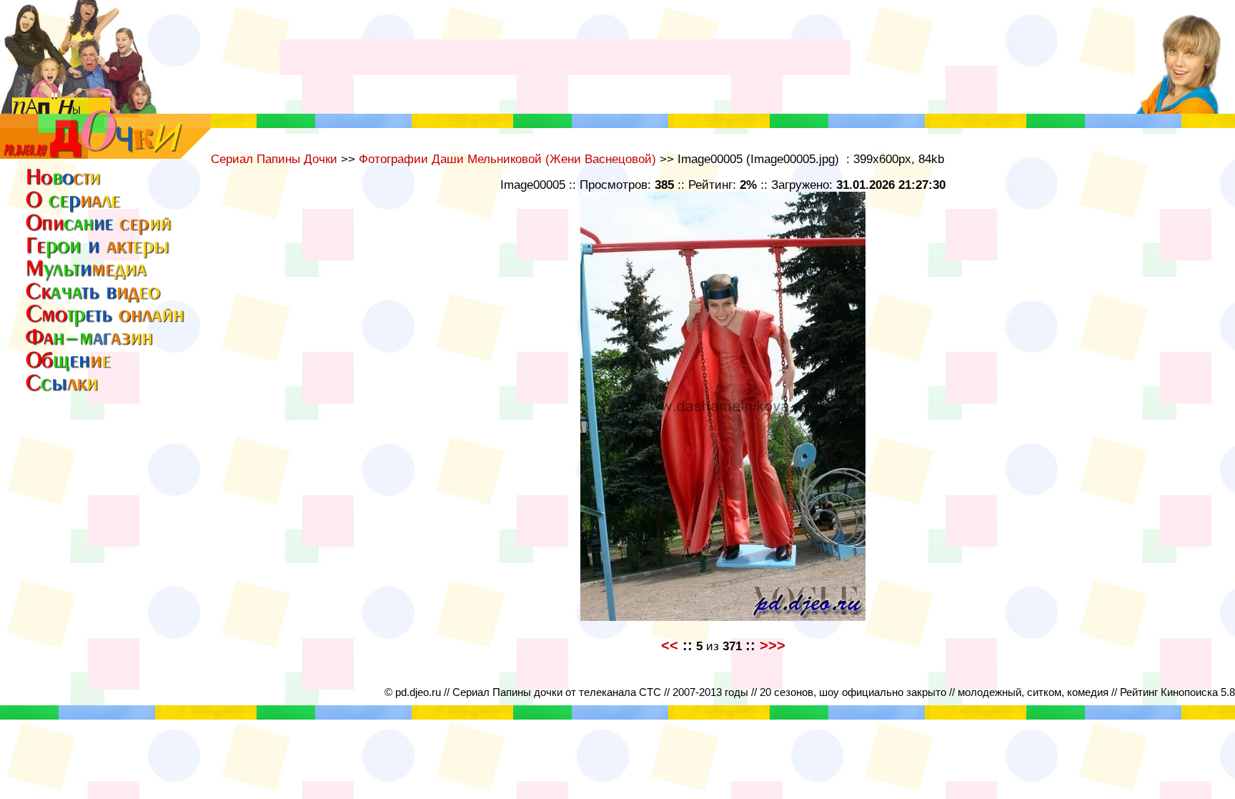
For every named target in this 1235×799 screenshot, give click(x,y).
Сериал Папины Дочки (274, 158)
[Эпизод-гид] (99, 233)
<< (669, 645)
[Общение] (69, 367)
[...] (105, 155)
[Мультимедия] (87, 279)
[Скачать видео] (94, 299)
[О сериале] (74, 208)
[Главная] (65, 184)
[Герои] (99, 256)
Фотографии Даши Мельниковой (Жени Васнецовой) (507, 158)
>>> (772, 645)
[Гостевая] (106, 322)
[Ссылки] (65, 390)
